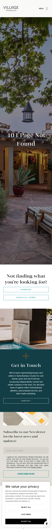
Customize (26, 514)
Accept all (26, 521)
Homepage (26, 290)
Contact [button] (26, 401)
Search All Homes (26, 297)
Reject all (26, 507)
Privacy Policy (36, 467)
